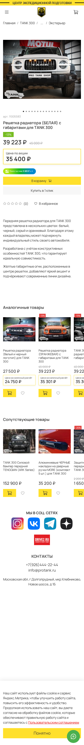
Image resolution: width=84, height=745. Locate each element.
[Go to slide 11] (52, 111)
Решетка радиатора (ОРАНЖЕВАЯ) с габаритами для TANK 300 (54, 356)
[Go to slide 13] (57, 111)
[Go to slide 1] (23, 111)
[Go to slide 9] (46, 111)
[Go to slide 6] (37, 111)
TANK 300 (27, 23)
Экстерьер (57, 23)
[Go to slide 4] (32, 111)
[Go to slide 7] (40, 111)
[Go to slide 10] (49, 111)
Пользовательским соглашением (53, 722)
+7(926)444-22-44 (42, 564)
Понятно (42, 733)
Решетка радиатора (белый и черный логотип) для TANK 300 (17, 356)
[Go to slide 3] (29, 111)
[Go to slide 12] (54, 111)
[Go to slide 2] (26, 111)
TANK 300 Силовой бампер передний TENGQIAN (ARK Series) (19, 466)
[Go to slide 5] (34, 111)
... (42, 23)
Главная (9, 23)
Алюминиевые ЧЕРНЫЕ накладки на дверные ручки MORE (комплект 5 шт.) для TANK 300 (54, 467)
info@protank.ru (42, 570)
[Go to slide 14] (60, 111)
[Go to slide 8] (43, 111)
